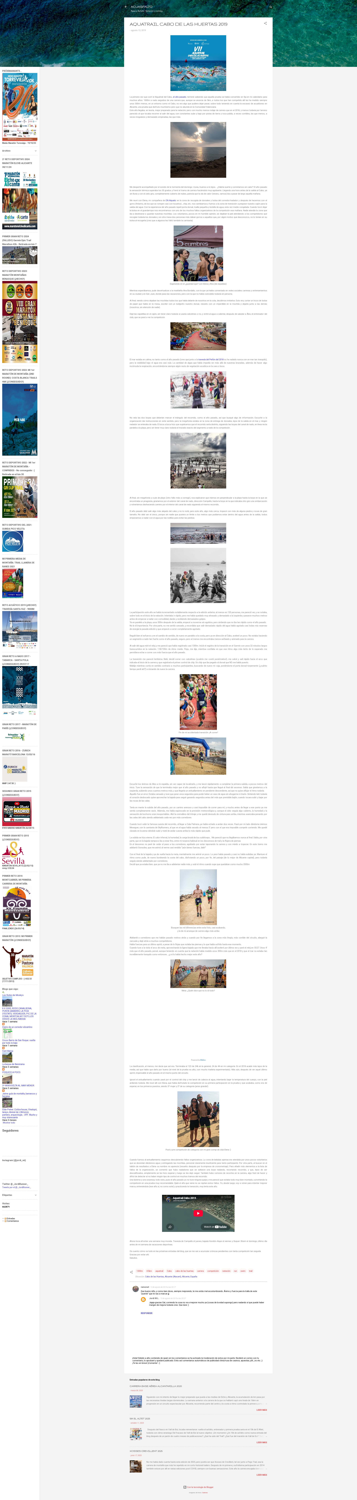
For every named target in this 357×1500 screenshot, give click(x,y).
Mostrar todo (9, 1122)
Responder (146, 1313)
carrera (200, 1271)
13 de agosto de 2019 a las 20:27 (173, 1298)
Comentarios (12, 1221)
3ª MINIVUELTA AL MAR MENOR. (18, 1085)
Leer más (262, 1410)
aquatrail (159, 1271)
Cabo (169, 1271)
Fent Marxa (7, 1051)
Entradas (10, 1218)
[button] (265, 24)
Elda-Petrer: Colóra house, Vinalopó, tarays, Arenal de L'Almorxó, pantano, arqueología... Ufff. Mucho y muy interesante (19, 1113)
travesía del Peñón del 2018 (211, 359)
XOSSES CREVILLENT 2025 (146, 1451)
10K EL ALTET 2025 (140, 1418)
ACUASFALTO (141, 6)
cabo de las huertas (184, 1271)
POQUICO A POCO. (11, 1072)
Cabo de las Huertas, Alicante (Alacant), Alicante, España (171, 1276)
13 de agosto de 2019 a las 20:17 (163, 1287)
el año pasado (179, 97)
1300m (140, 1271)
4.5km (149, 1271)
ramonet (145, 1287)
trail (250, 1271)
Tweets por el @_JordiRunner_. (16, 1187)
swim (243, 1271)
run (235, 1271)
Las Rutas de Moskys (13, 995)
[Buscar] (271, 7)
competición (213, 1271)
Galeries (205, 1493)
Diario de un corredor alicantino (17, 1027)
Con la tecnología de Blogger (200, 1487)
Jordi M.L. (154, 1298)
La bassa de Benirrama (13, 1064)
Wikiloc (203, 1060)
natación (226, 1271)
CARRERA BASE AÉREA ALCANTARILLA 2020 (156, 1386)
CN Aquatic (171, 200)
